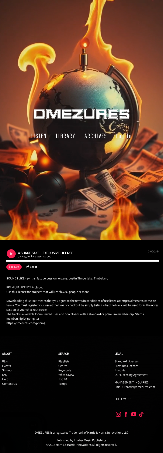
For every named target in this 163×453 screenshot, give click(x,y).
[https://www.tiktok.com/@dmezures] (141, 415)
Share (33, 266)
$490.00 (14, 266)
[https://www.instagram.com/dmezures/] (118, 415)
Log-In (124, 136)
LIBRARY (66, 136)
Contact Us (9, 384)
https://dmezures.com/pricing (25, 323)
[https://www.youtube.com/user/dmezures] (133, 415)
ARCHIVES (95, 136)
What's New (66, 375)
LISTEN (39, 136)
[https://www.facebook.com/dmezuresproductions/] (126, 415)
